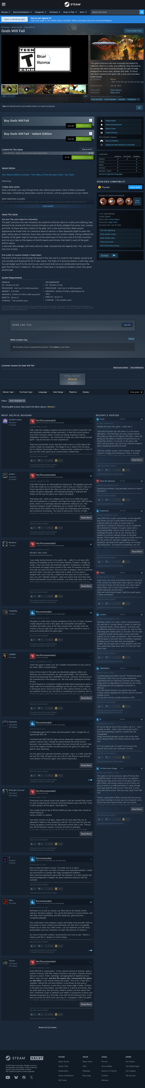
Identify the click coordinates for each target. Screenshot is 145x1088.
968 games (12, 422)
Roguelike (121, 99)
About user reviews (120, 367)
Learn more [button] (135, 187)
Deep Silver (115, 93)
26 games (12, 860)
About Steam (63, 1062)
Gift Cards (62, 1080)
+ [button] (138, 99)
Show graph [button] (134, 392)
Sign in (5, 106)
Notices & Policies (109, 1071)
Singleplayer (131, 99)
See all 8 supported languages (111, 174)
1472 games (13, 963)
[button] (6, 12)
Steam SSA (63, 1066)
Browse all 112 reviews (47, 1027)
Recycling (87, 1076)
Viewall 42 (137, 201)
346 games (12, 477)
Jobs (85, 1066)
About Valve (87, 1062)
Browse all (87, 149)
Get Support (131, 1071)
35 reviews (12, 657)
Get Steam (130, 1062)
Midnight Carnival (16, 790)
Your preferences (137, 367)
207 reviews (13, 727)
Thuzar (12, 961)
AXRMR (12, 654)
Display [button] (86, 392)
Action (107, 217)
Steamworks (63, 1071)
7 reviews (12, 545)
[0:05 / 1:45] (44, 59)
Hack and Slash (96, 99)
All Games (5, 27)
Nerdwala (13, 722)
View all (131, 339)
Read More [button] (86, 518)
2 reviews (12, 614)
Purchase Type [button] (26, 392)
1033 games (13, 725)
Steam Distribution (65, 1076)
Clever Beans (115, 90)
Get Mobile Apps (132, 1066)
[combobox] (115, 12)
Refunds (105, 1080)
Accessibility (107, 1066)
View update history (108, 234)
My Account (131, 1076)
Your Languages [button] (16, 401)
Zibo (11, 900)
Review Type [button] (8, 392)
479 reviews (13, 795)
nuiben (12, 474)
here (56, 347)
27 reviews (12, 425)
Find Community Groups (109, 246)
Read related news (107, 238)
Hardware (86, 1071)
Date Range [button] (58, 392)
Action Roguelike (110, 99)
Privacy (105, 1062)
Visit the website (107, 230)
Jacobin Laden (15, 420)
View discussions (107, 242)
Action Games (16, 27)
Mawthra (12, 542)
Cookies (105, 1076)
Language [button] (42, 392)
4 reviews (12, 863)
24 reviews (12, 903)
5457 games (13, 793)
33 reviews (12, 479)
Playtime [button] (72, 392)
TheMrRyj (13, 611)
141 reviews (13, 966)
